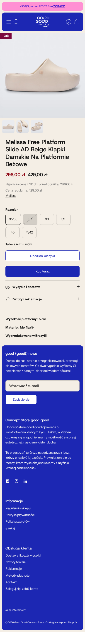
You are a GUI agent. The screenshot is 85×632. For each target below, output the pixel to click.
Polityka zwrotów (17, 521)
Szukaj (10, 528)
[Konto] (66, 22)
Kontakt (11, 582)
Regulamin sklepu (18, 508)
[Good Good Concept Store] (42, 22)
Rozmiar (11, 209)
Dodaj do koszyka (42, 256)
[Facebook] (7, 481)
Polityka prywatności (19, 515)
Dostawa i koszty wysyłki (23, 555)
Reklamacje (13, 569)
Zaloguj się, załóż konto (21, 589)
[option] (42, 75)
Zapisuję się (21, 399)
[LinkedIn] (25, 481)
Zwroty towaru (15, 562)
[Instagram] (16, 481)
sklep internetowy (15, 609)
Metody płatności (17, 575)
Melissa (10, 196)
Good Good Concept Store (29, 622)
